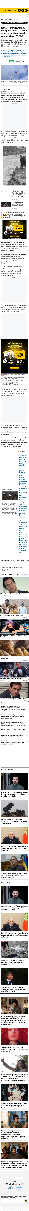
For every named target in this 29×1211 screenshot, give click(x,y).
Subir (13, 1201)
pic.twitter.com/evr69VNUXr (7, 383)
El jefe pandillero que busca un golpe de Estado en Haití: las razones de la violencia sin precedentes (23, 484)
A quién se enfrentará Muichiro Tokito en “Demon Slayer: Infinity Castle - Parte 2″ (14, 1105)
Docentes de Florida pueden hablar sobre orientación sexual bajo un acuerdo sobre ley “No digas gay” (23, 543)
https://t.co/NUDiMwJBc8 (12, 382)
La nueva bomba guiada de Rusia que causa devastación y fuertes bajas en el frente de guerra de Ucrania (14, 215)
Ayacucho (22, 14)
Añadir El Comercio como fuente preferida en (14, 22)
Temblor (12, 14)
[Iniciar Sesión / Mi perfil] (26, 10)
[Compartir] (26, 61)
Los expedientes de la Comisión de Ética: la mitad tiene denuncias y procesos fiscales (12, 735)
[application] (10, 495)
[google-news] (22, 1184)
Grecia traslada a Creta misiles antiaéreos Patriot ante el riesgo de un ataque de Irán (14, 821)
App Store (10, 1178)
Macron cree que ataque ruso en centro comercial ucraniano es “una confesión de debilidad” (13, 989)
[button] (10, 495)
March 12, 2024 (18, 384)
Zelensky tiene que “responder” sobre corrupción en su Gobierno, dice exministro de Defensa (14, 875)
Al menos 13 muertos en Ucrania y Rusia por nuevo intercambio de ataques (12, 962)
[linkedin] (19, 1184)
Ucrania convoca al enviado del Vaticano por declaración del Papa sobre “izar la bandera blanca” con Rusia (15, 55)
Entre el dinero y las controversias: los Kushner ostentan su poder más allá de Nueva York (13, 730)
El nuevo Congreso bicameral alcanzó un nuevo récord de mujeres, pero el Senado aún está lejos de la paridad (12, 742)
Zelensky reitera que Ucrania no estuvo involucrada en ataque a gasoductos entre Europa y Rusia (14, 794)
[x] (10, 1184)
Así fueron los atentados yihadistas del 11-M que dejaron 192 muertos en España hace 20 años (23, 522)
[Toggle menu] (2, 10)
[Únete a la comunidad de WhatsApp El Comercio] (11, 61)
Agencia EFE (6, 89)
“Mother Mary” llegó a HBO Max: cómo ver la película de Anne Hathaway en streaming (14, 1049)
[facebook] (7, 1184)
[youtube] (16, 1184)
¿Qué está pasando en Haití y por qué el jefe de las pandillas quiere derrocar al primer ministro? (23, 464)
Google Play (18, 1178)
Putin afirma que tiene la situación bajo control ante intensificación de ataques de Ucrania (14, 848)
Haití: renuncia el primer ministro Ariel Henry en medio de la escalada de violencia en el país (23, 502)
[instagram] (13, 1184)
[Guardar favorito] (23, 61)
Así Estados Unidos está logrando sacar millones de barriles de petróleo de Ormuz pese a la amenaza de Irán (13, 716)
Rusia (12, 560)
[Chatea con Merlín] (19, 10)
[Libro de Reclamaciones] (19, 1188)
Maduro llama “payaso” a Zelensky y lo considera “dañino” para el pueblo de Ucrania (15, 51)
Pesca (17, 14)
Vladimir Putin (20, 560)
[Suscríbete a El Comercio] (22, 10)
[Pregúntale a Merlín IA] (26, 1201)
